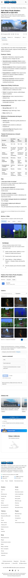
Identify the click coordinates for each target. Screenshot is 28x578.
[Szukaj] (26, 2)
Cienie (2, 500)
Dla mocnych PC (4, 505)
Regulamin (16, 561)
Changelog (18, 37)
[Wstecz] (20, 340)
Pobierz (14, 417)
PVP (2, 518)
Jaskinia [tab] (13, 221)
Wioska (16, 489)
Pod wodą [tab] (4, 221)
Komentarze (4, 40)
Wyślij (5, 375)
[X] (18, 570)
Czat (16, 520)
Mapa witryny (23, 563)
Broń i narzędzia (4, 548)
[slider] (14, 231)
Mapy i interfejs (4, 546)
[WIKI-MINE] (10, 2)
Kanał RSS (15, 563)
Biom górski (17, 498)
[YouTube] (10, 570)
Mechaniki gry (18, 513)
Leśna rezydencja (19, 494)
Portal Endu (17, 496)
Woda (2, 503)
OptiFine (3, 489)
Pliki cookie (22, 561)
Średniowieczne (4, 527)
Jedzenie (3, 555)
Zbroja (2, 550)
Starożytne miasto (19, 491)
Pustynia (17, 505)
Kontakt (11, 480)
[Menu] (2, 2)
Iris (1, 491)
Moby (2, 529)
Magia (2, 539)
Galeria (10, 37)
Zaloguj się (18, 351)
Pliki (24, 37)
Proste (2, 520)
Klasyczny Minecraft (5, 515)
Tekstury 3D (4, 524)
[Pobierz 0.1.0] (3, 283)
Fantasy (3, 498)
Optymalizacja (4, 553)
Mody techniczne (5, 537)
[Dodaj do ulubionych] (24, 34)
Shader (24, 21)
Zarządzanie (18, 518)
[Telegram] (12, 570)
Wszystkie (9, 279)
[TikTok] (15, 570)
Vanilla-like (3, 496)
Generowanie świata (20, 522)
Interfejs (3, 531)
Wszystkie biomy (19, 507)
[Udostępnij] (26, 34)
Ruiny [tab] (9, 221)
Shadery (8, 7)
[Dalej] (26, 340)
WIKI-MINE (3, 7)
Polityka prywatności (7, 561)
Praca (6, 480)
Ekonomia (17, 515)
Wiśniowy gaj (18, 500)
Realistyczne (4, 494)
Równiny (17, 503)
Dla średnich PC (4, 507)
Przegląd (4, 37)
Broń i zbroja (4, 522)
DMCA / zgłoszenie (5, 563)
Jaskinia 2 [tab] (19, 221)
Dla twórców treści (18, 480)
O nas (2, 480)
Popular (13, 279)
